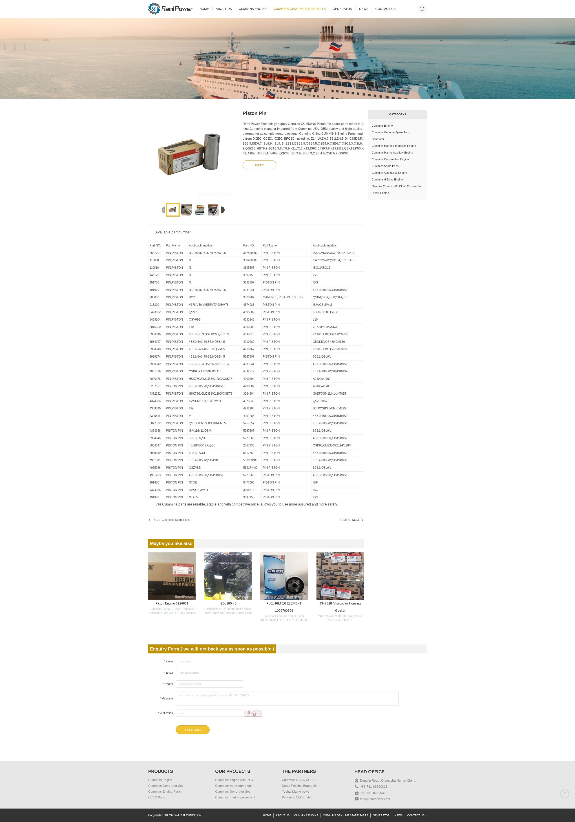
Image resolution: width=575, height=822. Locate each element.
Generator (378, 139)
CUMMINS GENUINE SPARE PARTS (300, 9)
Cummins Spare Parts (385, 166)
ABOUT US (224, 9)
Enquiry (259, 164)
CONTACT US (385, 9)
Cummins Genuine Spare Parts (391, 132)
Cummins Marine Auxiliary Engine (392, 152)
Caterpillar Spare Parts (176, 519)
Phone (168, 684)
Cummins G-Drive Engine (387, 179)
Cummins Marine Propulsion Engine (394, 145)
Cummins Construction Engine (390, 159)
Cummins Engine (382, 125)
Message (166, 698)
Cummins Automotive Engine (389, 172)
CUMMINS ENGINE (253, 9)
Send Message (193, 729)
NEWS (363, 9)
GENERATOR (342, 9)
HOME (204, 9)
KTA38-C (344, 519)
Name (168, 661)
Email (168, 672)
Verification (165, 713)
